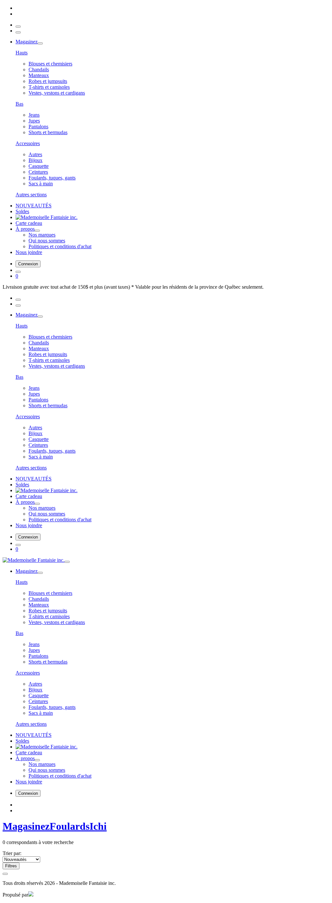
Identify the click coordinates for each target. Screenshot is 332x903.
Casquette (39, 166)
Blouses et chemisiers (50, 63)
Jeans (34, 115)
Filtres (11, 865)
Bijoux (35, 160)
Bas (19, 104)
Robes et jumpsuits (48, 81)
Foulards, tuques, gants (52, 177)
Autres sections (31, 194)
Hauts (22, 52)
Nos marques (42, 234)
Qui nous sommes (47, 240)
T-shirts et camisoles (49, 87)
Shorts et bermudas (48, 132)
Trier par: (12, 853)
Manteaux (39, 75)
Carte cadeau (29, 223)
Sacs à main (41, 183)
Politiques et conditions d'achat (60, 246)
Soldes (22, 211)
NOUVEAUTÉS (34, 205)
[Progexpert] (30, 894)
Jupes (34, 120)
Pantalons (38, 126)
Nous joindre (29, 252)
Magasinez (27, 41)
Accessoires (28, 143)
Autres (35, 154)
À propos (25, 229)
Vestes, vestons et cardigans (57, 93)
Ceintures (38, 172)
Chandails (39, 69)
